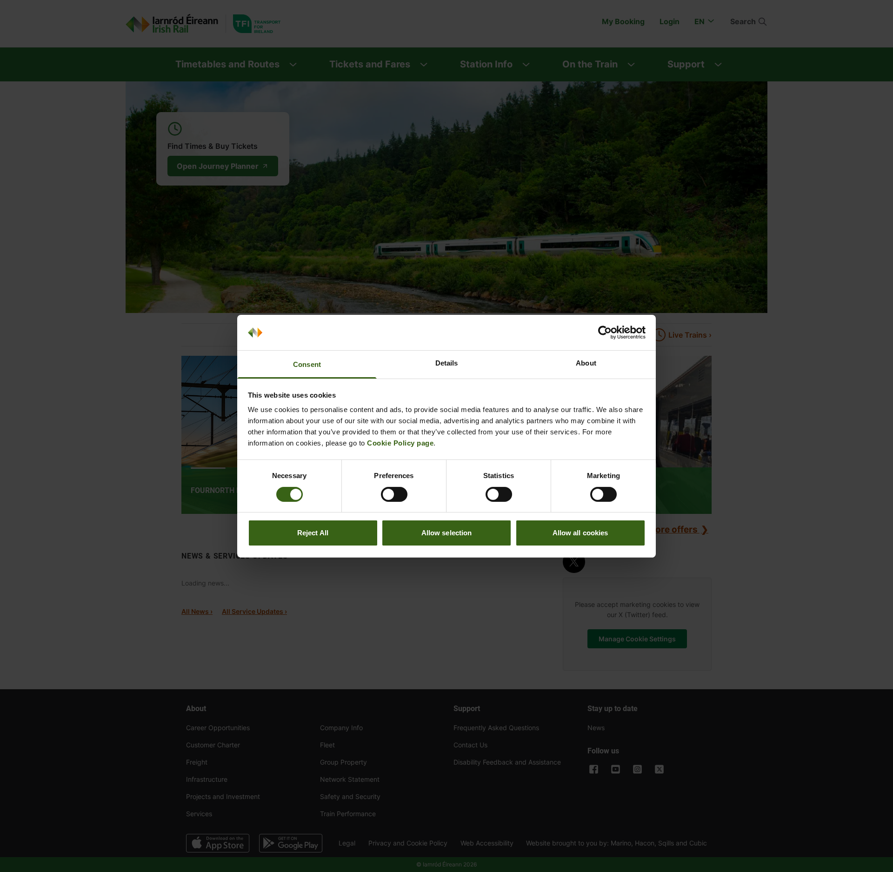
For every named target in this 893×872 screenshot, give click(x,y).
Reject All (312, 533)
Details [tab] (446, 363)
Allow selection (446, 533)
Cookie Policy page (400, 443)
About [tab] (586, 363)
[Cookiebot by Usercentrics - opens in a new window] (605, 332)
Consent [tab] (307, 364)
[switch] (394, 494)
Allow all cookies (580, 533)
